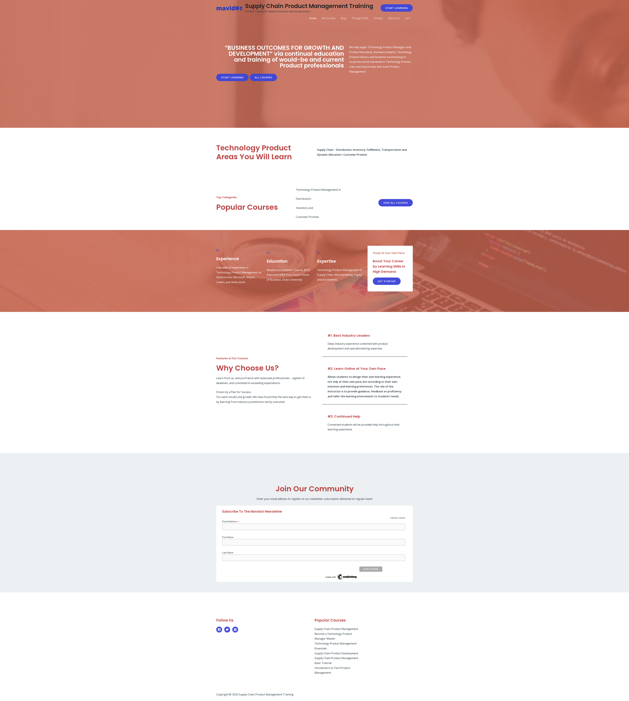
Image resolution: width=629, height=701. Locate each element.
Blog (343, 18)
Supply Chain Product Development (336, 653)
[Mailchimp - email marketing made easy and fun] (341, 576)
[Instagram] (235, 630)
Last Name (227, 552)
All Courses (328, 18)
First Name (228, 537)
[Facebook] (219, 630)
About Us (394, 18)
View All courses (395, 202)
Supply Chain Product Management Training (309, 6)
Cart (407, 18)
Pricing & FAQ (360, 18)
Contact (378, 18)
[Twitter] (227, 630)
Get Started (387, 281)
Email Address (230, 521)
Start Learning (232, 77)
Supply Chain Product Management (336, 629)
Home (312, 18)
